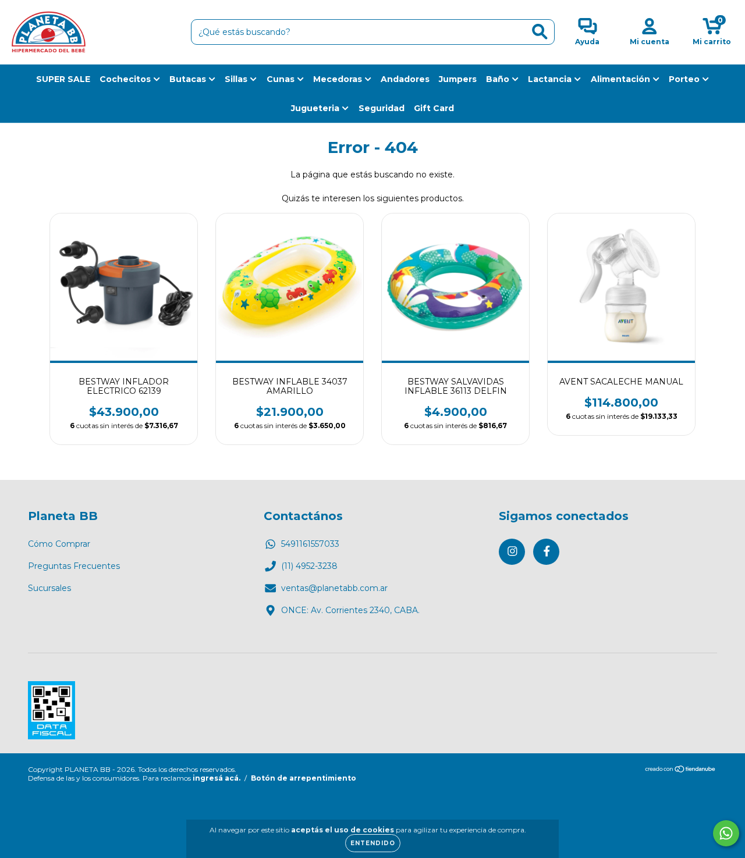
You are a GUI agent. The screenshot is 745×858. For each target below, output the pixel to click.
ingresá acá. (216, 778)
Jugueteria (316, 108)
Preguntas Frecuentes (74, 566)
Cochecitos (126, 79)
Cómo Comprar (59, 544)
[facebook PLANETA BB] (546, 552)
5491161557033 (310, 544)
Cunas (282, 79)
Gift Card (434, 108)
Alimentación (621, 79)
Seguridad (382, 108)
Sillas (237, 79)
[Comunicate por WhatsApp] (726, 833)
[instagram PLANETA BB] (512, 552)
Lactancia (551, 79)
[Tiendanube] (680, 770)
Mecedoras (338, 79)
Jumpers (458, 79)
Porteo (685, 79)
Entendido (372, 843)
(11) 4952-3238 (309, 566)
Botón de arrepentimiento (303, 778)
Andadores (405, 79)
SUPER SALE (63, 79)
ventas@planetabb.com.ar (334, 588)
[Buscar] (540, 31)
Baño (499, 79)
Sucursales (49, 588)
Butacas (188, 79)
